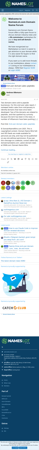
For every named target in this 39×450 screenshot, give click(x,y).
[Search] (37, 10)
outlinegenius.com (11, 209)
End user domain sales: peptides (22, 124)
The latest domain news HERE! (13, 261)
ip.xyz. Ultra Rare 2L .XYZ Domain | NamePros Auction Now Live (18, 202)
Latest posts (5, 225)
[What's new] (33, 10)
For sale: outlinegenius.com (15, 216)
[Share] (35, 99)
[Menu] (2, 10)
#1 (37, 99)
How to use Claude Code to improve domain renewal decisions (21, 229)
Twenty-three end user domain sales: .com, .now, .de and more (18, 247)
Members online (7, 167)
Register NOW (29, 68)
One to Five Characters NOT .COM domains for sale (18, 207)
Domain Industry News (10, 234)
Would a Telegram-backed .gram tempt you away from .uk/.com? (19, 238)
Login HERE (15, 70)
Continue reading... (8, 150)
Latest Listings (6, 197)
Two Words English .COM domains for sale (15, 213)
